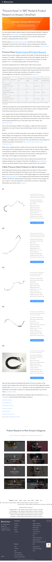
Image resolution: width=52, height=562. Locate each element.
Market (15, 529)
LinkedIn (37, 500)
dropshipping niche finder (14, 416)
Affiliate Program (36, 523)
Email (29, 500)
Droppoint (23, 183)
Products (16, 523)
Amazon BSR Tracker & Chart (19, 42)
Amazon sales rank (16, 34)
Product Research (38, 52)
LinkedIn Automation (37, 548)
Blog (15, 550)
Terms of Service (36, 531)
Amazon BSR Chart (41, 161)
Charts (15, 527)
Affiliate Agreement (37, 525)
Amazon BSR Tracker (16, 387)
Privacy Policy (36, 529)
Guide (15, 546)
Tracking (16, 531)
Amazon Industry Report (19, 556)
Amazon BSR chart (6, 411)
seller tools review (7, 122)
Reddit (20, 500)
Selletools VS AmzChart (7, 408)
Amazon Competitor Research (39, 541)
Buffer (32, 500)
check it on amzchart (37, 222)
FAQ (34, 535)
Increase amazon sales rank (8, 414)
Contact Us (35, 533)
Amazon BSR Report (18, 554)
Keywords (16, 525)
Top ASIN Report (18, 552)
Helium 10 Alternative (37, 537)
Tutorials (16, 548)
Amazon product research (7, 405)
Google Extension (36, 539)
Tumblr (24, 500)
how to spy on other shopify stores (33, 142)
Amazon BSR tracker (6, 402)
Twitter (16, 500)
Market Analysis (22, 52)
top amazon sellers (11, 391)
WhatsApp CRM (36, 546)
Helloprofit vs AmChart (7, 400)
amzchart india (7, 144)
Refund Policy (36, 527)
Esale (34, 550)
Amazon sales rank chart (11, 176)
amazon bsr (36, 74)
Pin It (41, 500)
